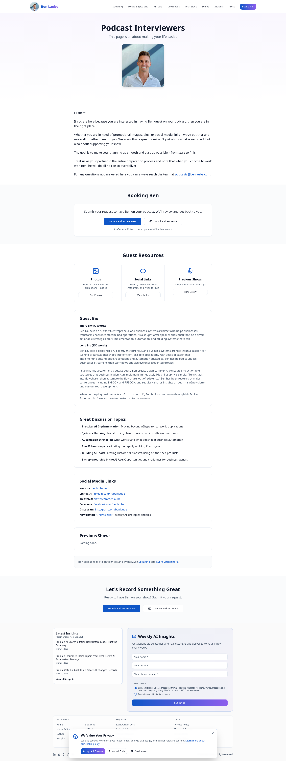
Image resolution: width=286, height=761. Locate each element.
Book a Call (248, 6)
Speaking (118, 6)
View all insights (65, 679)
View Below (190, 291)
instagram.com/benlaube (111, 509)
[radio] (135, 688)
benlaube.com (100, 488)
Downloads (173, 6)
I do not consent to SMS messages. (154, 694)
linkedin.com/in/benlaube (109, 493)
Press (232, 6)
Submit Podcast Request (122, 221)
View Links (143, 295)
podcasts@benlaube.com (192, 174)
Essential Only (117, 751)
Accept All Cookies (93, 751)
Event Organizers (167, 562)
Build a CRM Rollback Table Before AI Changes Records (86, 670)
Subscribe (179, 702)
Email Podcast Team (166, 221)
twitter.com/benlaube (107, 499)
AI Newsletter (104, 515)
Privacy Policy (181, 724)
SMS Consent (140, 683)
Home (59, 724)
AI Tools (158, 6)
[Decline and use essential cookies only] (212, 733)
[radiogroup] (180, 691)
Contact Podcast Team (166, 608)
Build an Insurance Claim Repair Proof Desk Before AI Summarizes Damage (85, 657)
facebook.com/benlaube (109, 504)
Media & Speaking (138, 6)
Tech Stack (191, 6)
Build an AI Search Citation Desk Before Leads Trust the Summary (86, 643)
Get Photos (96, 295)
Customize (140, 751)
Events (205, 6)
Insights (219, 6)
